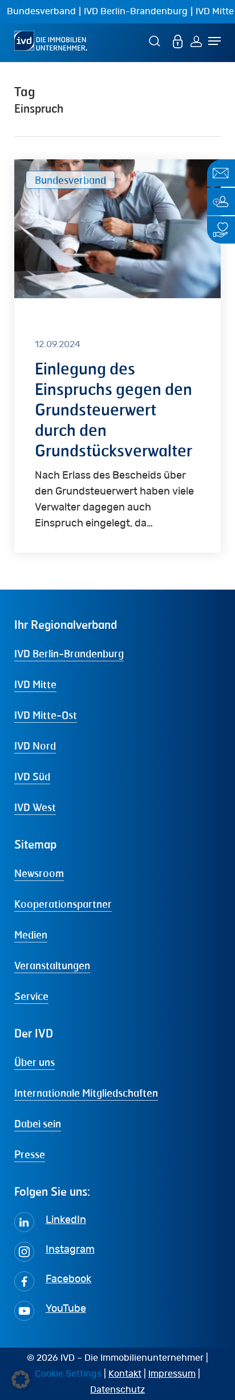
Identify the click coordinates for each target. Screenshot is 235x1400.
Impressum (172, 1373)
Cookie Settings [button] (68, 1373)
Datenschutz (117, 1389)
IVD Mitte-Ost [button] (45, 715)
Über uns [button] (34, 1062)
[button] (20, 1379)
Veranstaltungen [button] (52, 965)
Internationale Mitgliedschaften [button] (86, 1092)
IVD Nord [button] (35, 745)
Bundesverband (41, 11)
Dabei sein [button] (37, 1123)
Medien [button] (30, 934)
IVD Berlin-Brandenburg (136, 11)
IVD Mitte (215, 11)
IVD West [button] (35, 807)
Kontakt (124, 1373)
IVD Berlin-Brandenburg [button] (69, 653)
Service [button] (31, 996)
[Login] (196, 41)
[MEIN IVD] (178, 41)
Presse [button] (29, 1154)
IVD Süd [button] (32, 776)
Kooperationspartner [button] (63, 903)
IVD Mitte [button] (35, 684)
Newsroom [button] (39, 873)
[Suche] (156, 41)
